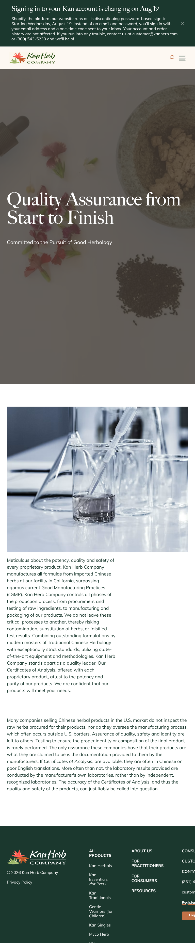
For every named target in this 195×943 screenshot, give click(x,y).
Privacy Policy (19, 883)
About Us (142, 851)
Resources (144, 891)
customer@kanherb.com (154, 34)
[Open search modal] (172, 58)
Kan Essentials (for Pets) (98, 879)
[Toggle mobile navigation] (182, 58)
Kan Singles (100, 925)
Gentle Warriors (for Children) (101, 911)
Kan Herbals (100, 866)
